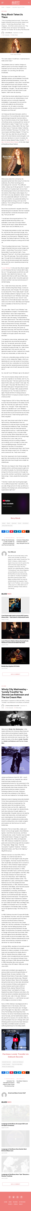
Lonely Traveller (6, 1064)
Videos (16, 1204)
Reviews (15, 1202)
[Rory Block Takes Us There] (15, 45)
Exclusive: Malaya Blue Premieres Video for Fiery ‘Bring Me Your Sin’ (23, 541)
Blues (8, 523)
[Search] (28, 2)
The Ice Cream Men (17, 1064)
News (10, 1202)
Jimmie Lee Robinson (18, 1062)
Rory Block (15, 518)
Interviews (22, 1202)
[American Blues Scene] (16, 2)
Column (4, 686)
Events (10, 1204)
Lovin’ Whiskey (6, 268)
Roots (19, 523)
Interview (14, 523)
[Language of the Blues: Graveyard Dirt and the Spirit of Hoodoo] (15, 1113)
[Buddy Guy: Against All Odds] (15, 655)
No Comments (6, 35)
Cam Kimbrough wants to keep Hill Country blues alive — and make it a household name (15, 616)
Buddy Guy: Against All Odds (11, 666)
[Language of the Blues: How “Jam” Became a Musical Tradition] (15, 1164)
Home (5, 1202)
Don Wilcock (9, 32)
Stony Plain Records (7, 525)
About (21, 1204)
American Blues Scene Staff (12, 705)
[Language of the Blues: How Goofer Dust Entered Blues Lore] (15, 1138)
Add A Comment (15, 674)
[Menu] (2, 2)
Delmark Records (6, 1062)
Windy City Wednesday (8, 1066)
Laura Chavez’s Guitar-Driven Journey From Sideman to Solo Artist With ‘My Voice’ (15, 641)
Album (3, 523)
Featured (4, 11)
